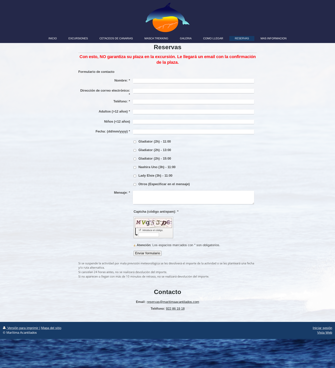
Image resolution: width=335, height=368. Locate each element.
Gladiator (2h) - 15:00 (154, 158)
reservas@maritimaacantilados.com (173, 302)
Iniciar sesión (322, 328)
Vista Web (324, 332)
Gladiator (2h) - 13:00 (154, 150)
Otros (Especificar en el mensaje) (164, 184)
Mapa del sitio (51, 328)
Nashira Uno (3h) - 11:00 (156, 167)
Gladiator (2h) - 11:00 (154, 141)
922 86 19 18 (175, 308)
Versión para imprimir (22, 328)
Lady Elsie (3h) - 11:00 (155, 175)
